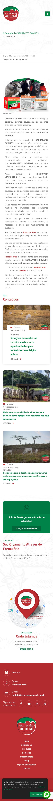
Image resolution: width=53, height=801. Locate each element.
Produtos (26, 748)
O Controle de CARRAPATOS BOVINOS (22, 56)
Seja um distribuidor (26, 764)
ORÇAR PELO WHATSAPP (27, 528)
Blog (5, 56)
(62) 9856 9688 (19, 684)
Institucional (26, 744)
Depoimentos (26, 756)
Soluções (26, 752)
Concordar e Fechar (37, 794)
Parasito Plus (29, 232)
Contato (26, 768)
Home (26, 741)
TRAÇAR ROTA (25, 649)
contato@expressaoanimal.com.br (28, 695)
